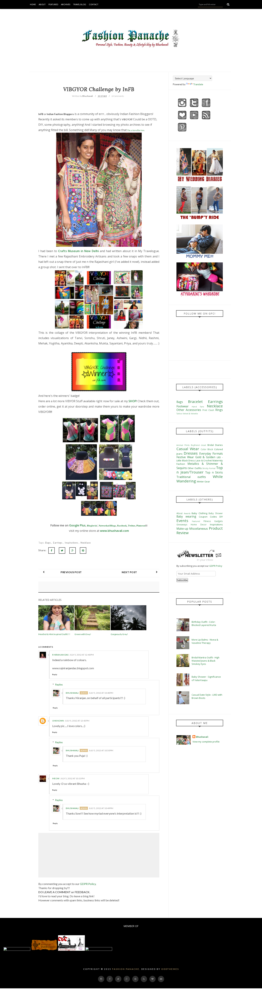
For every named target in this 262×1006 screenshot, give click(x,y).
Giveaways (181, 524)
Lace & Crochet (204, 460)
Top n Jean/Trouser (199, 470)
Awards (187, 513)
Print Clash (208, 410)
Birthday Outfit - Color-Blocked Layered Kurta (204, 623)
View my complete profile (206, 741)
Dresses (191, 453)
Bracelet (195, 401)
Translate (198, 84)
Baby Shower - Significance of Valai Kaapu (206, 678)
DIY (221, 516)
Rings (219, 410)
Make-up (182, 529)
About (42, 4)
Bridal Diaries (215, 445)
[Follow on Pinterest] (182, 132)
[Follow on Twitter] (194, 107)
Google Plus (77, 525)
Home (33, 4)
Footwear (182, 406)
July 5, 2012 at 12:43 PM (77, 720)
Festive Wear (185, 457)
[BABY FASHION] (199, 295)
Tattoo (179, 413)
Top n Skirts (214, 472)
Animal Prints (182, 445)
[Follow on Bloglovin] (182, 119)
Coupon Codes (208, 516)
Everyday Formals (211, 453)
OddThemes (170, 969)
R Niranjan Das (60, 654)
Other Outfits (194, 468)
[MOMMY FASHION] (199, 257)
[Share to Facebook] (51, 550)
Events (182, 520)
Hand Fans (198, 406)
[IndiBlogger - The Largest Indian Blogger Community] (44, 949)
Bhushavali (72, 693)
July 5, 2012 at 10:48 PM (101, 693)
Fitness (207, 521)
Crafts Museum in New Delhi (79, 251)
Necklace (86, 542)
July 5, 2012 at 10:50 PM (101, 750)
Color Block (207, 449)
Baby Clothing (199, 513)
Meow (55, 778)
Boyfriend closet (198, 445)
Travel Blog (79, 4)
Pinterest (140, 525)
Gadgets (218, 521)
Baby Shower (216, 513)
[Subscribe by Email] (206, 119)
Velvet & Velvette (190, 413)
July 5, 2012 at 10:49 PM (101, 808)
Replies (59, 684)
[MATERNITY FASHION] (199, 219)
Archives (65, 4)
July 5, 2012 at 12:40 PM (82, 654)
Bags (48, 542)
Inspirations (72, 542)
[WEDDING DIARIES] (199, 181)
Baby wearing (186, 516)
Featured (53, 4)
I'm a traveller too (135, 130)
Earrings (58, 542)
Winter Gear (203, 481)
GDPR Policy (88, 883)
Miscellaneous (198, 529)
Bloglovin (92, 525)
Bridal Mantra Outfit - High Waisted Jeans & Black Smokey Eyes (205, 660)
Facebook (122, 525)
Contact (93, 4)
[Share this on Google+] (72, 550)
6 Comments (118, 96)
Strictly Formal (208, 468)
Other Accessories (188, 410)
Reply (54, 674)
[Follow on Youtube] (194, 119)
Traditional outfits (191, 477)
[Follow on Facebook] (206, 107)
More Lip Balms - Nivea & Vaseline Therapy (205, 641)
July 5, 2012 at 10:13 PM (72, 778)
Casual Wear (187, 448)
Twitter (131, 525)
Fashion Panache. (126, 969)
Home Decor (198, 524)
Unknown (58, 720)
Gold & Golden (205, 457)
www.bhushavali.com (114, 531)
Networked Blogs (107, 525)
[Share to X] (62, 550)
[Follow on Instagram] (182, 107)
